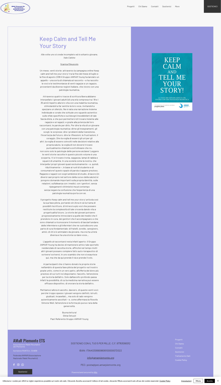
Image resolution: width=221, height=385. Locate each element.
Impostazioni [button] (186, 381)
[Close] (217, 381)
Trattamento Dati (182, 356)
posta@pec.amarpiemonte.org (103, 364)
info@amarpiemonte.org (100, 357)
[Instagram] (18, 364)
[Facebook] (13, 364)
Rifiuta (198, 381)
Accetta (210, 381)
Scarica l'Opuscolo (69, 64)
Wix (95, 372)
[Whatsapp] (22, 364)
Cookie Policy (164, 381)
